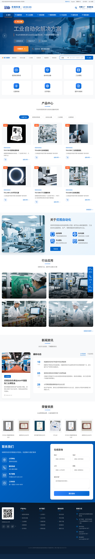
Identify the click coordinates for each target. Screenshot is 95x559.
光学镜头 (24, 528)
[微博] (12, 526)
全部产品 (24, 117)
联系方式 (61, 528)
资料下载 (61, 521)
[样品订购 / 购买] (5, 159)
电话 (74, 455)
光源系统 (71, 117)
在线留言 (61, 525)
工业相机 (60, 117)
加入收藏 (91, 1)
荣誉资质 (42, 525)
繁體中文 (78, 1)
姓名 (55, 455)
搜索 (90, 58)
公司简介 (42, 514)
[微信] (3, 526)
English (73, 1)
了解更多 (55, 249)
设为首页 (85, 1)
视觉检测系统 (36, 117)
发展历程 (42, 521)
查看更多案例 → (88, 331)
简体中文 (67, 1)
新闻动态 (42, 528)
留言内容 (57, 477)
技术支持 (61, 514)
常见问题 (61, 518)
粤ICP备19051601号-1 (61, 548)
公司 (55, 466)
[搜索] (76, 8)
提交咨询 (72, 493)
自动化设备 (49, 117)
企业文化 (42, 518)
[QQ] (8, 526)
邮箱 (74, 466)
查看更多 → (89, 209)
